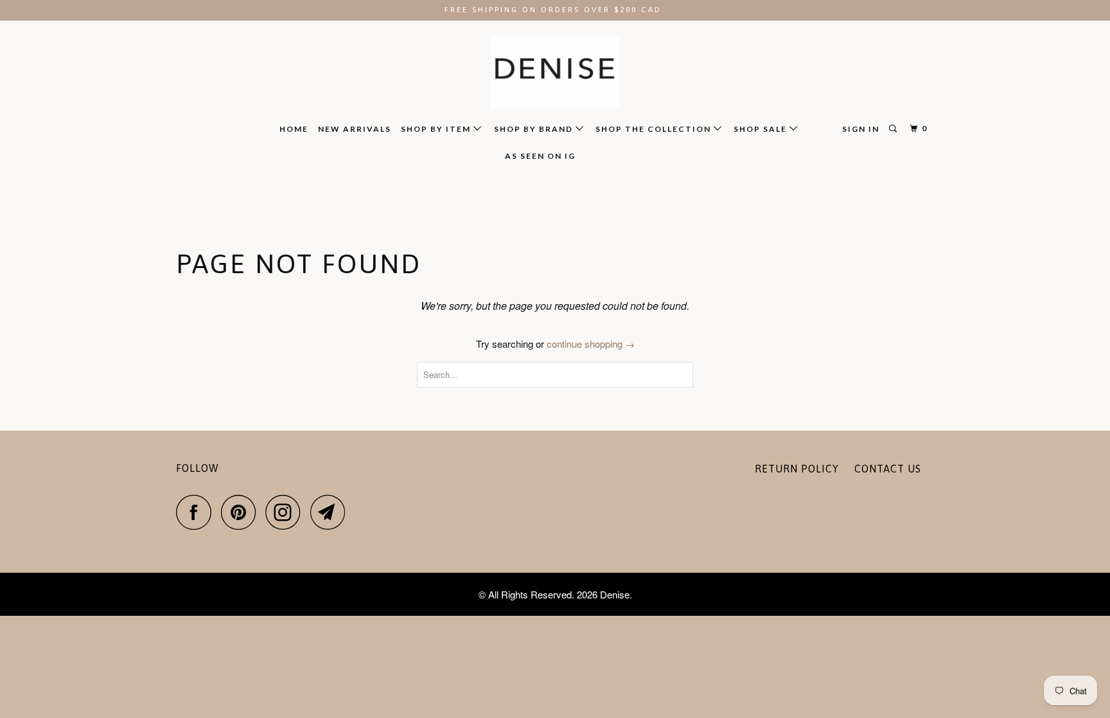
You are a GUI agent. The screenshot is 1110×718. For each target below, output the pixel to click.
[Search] (894, 128)
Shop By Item (437, 129)
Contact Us (887, 468)
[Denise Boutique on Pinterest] (242, 512)
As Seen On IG (540, 156)
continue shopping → (591, 343)
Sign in (860, 129)
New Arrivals (354, 129)
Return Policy (797, 468)
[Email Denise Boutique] (331, 512)
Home (293, 129)
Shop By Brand (535, 129)
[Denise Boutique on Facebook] (197, 512)
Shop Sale (761, 129)
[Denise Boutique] (555, 73)
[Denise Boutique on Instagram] (286, 512)
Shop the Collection (654, 129)
